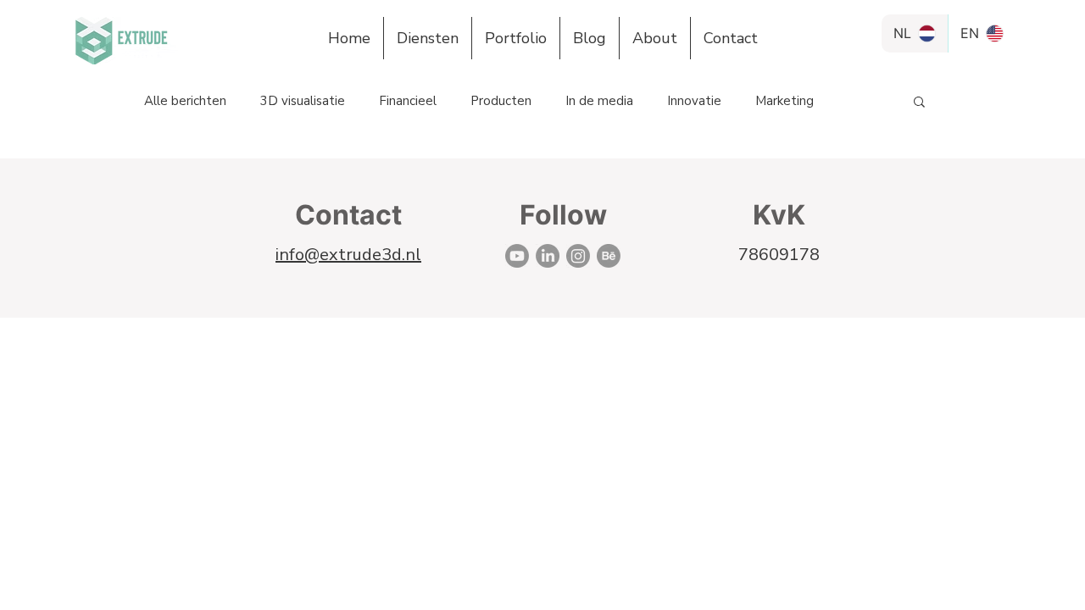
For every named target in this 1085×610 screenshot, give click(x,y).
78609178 (779, 254)
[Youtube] (517, 256)
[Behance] (608, 256)
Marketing (784, 100)
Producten (500, 100)
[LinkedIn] (547, 256)
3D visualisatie (302, 100)
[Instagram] (578, 256)
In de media (599, 100)
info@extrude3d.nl (348, 254)
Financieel (408, 100)
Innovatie (694, 100)
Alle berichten (185, 100)
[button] (919, 103)
